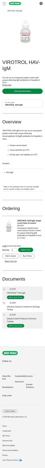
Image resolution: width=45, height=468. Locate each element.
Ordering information (22, 91)
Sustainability (20, 376)
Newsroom (19, 382)
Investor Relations (30, 385)
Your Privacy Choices (10, 460)
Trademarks (6, 431)
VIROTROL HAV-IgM (16, 293)
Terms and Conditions (10, 450)
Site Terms (6, 436)
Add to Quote (10, 256)
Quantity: (6, 250)
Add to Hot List (11, 261)
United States (9, 411)
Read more (6, 85)
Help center (7, 396)
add (4, 289)
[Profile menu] (33, 3)
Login (4, 246)
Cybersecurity (7, 441)
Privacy (5, 455)
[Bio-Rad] (10, 353)
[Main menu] (4, 3)
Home (4, 426)
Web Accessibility (8, 445)
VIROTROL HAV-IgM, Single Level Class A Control (29, 222)
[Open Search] (28, 3)
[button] (3, 10)
